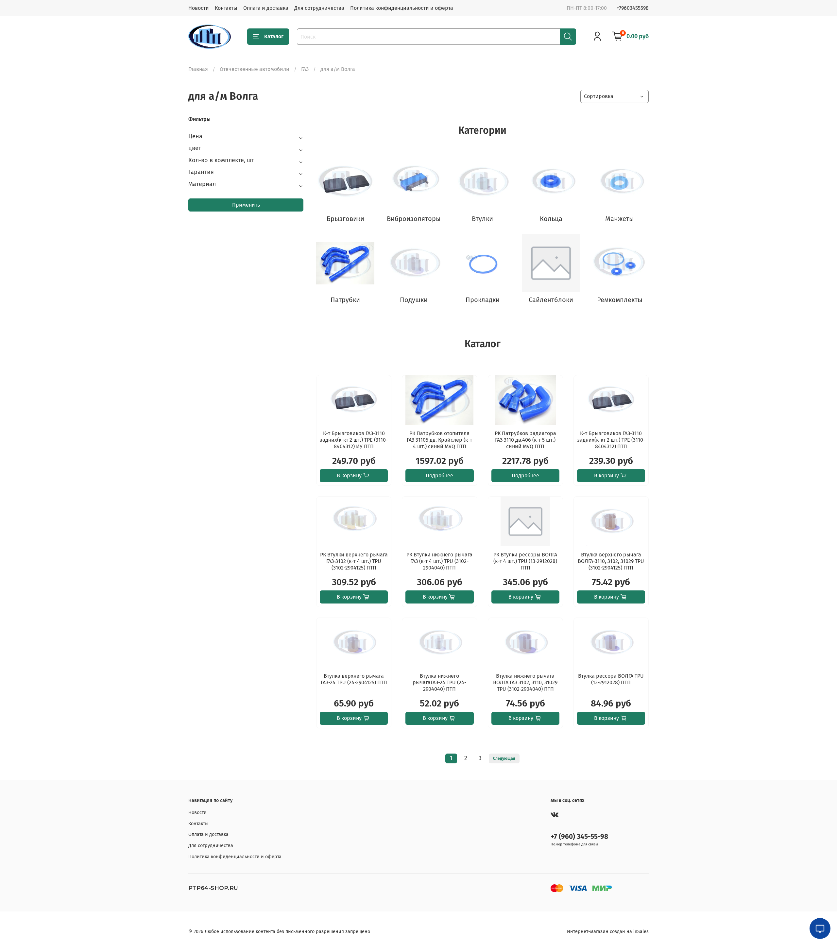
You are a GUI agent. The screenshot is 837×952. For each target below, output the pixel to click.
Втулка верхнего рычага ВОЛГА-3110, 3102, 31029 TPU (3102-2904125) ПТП (611, 561)
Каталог (273, 36)
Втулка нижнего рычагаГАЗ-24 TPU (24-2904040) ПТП (439, 682)
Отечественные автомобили (254, 69)
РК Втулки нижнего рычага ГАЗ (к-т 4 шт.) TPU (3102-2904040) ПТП (439, 561)
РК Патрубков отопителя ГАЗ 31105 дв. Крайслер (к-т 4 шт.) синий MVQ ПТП (439, 440)
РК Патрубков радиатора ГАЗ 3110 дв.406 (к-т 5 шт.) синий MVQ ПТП (525, 440)
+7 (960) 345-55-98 (579, 837)
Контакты (226, 8)
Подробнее (439, 475)
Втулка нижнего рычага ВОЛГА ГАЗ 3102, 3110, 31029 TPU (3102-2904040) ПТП (525, 682)
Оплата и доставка (265, 8)
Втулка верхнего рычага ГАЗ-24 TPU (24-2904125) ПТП (354, 679)
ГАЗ (305, 69)
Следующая (504, 758)
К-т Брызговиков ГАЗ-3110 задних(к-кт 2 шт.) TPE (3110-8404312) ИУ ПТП (354, 440)
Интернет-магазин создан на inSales (608, 931)
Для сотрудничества (319, 8)
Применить (246, 205)
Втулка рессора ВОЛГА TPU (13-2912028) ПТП (611, 679)
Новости (198, 8)
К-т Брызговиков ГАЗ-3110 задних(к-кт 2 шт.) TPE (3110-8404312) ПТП (611, 440)
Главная (198, 69)
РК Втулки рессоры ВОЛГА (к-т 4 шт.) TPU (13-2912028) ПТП (525, 561)
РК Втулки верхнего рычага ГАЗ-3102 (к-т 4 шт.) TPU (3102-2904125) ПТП (354, 561)
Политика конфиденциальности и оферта (401, 8)
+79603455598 (633, 8)
